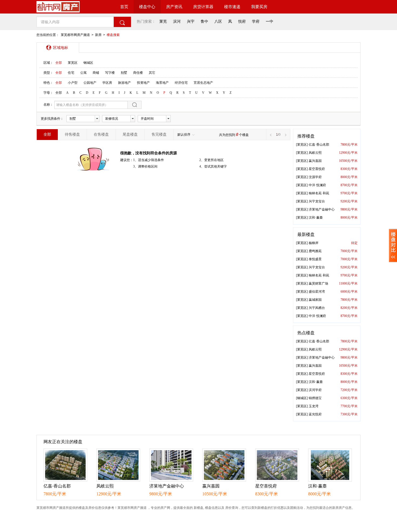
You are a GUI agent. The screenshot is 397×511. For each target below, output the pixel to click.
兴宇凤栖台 (317, 308)
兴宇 (190, 21)
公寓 (83, 73)
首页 (124, 7)
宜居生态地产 (203, 83)
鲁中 (204, 21)
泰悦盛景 (315, 259)
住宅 (71, 73)
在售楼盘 (101, 134)
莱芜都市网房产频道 (75, 35)
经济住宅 (181, 83)
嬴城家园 (315, 300)
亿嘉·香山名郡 (319, 144)
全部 (58, 63)
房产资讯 (174, 7)
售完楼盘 (159, 134)
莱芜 (163, 21)
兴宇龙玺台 (317, 201)
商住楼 (138, 73)
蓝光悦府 (315, 414)
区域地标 (60, 47)
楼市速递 (232, 7)
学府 (256, 21)
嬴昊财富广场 (318, 283)
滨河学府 (315, 390)
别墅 (124, 73)
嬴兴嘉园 (315, 161)
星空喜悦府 (317, 169)
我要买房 (259, 7)
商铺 (96, 73)
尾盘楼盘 (130, 134)
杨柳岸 (313, 243)
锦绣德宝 (315, 398)
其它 (152, 73)
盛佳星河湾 (317, 291)
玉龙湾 (313, 406)
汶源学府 (315, 177)
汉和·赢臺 (316, 217)
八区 (218, 21)
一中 (269, 21)
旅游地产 (124, 83)
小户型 (73, 83)
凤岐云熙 (315, 153)
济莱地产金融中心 (322, 209)
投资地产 (143, 83)
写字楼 (110, 73)
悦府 (242, 21)
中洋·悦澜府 (317, 185)
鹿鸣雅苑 (315, 251)
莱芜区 (73, 63)
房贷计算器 (203, 7)
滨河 (177, 21)
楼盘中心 (147, 7)
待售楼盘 (72, 134)
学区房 (107, 83)
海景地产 (162, 83)
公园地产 (89, 83)
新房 (98, 35)
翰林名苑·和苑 (319, 193)
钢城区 (88, 63)
